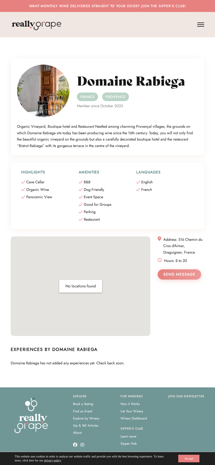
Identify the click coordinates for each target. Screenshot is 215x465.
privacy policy (52, 460)
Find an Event (82, 411)
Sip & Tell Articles (85, 425)
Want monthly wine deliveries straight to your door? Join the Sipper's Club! (107, 6)
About (77, 432)
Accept (189, 458)
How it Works (130, 403)
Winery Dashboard (134, 418)
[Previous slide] (10, 363)
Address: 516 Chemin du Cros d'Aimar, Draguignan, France (182, 246)
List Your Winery (132, 411)
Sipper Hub (129, 443)
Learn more (128, 436)
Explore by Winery (86, 418)
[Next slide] (204, 363)
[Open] (200, 24)
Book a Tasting (83, 403)
